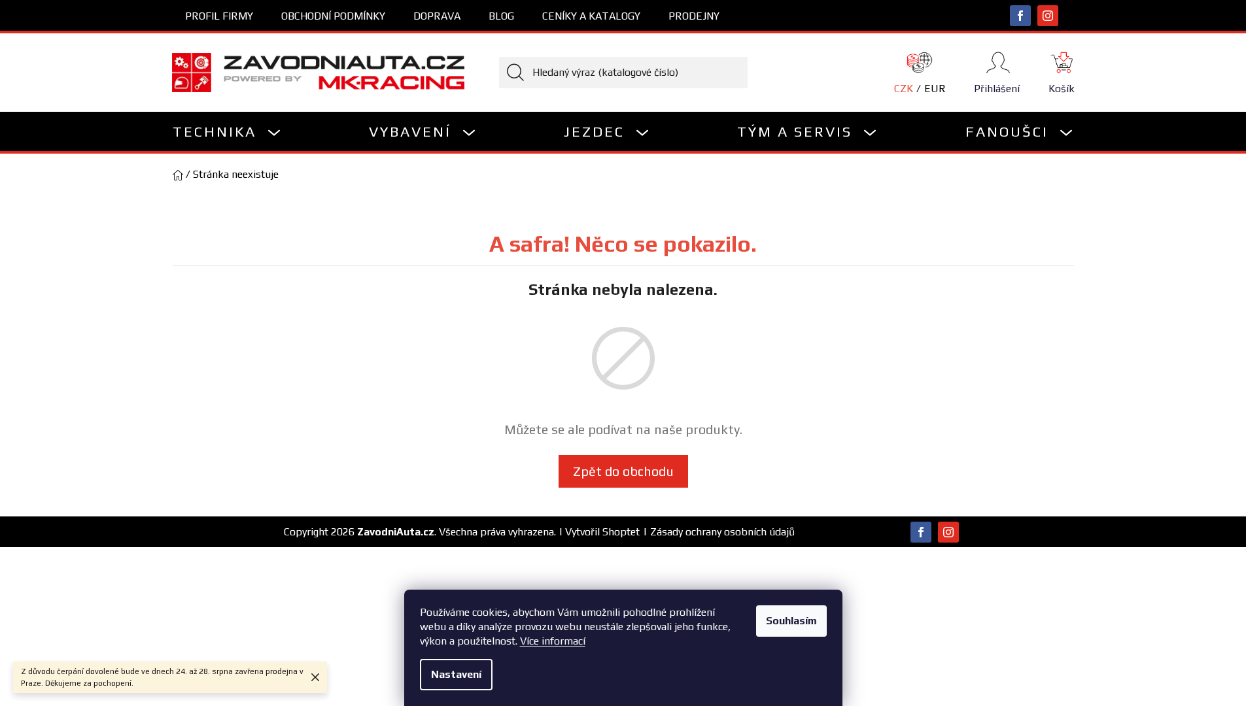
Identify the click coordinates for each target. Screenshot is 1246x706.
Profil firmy (219, 16)
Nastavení (456, 674)
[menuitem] (227, 131)
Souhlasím (791, 620)
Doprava (436, 16)
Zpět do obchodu (623, 471)
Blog (501, 16)
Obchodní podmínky (333, 16)
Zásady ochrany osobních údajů (722, 532)
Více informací (552, 641)
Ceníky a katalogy (591, 16)
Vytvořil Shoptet (602, 532)
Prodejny (693, 16)
